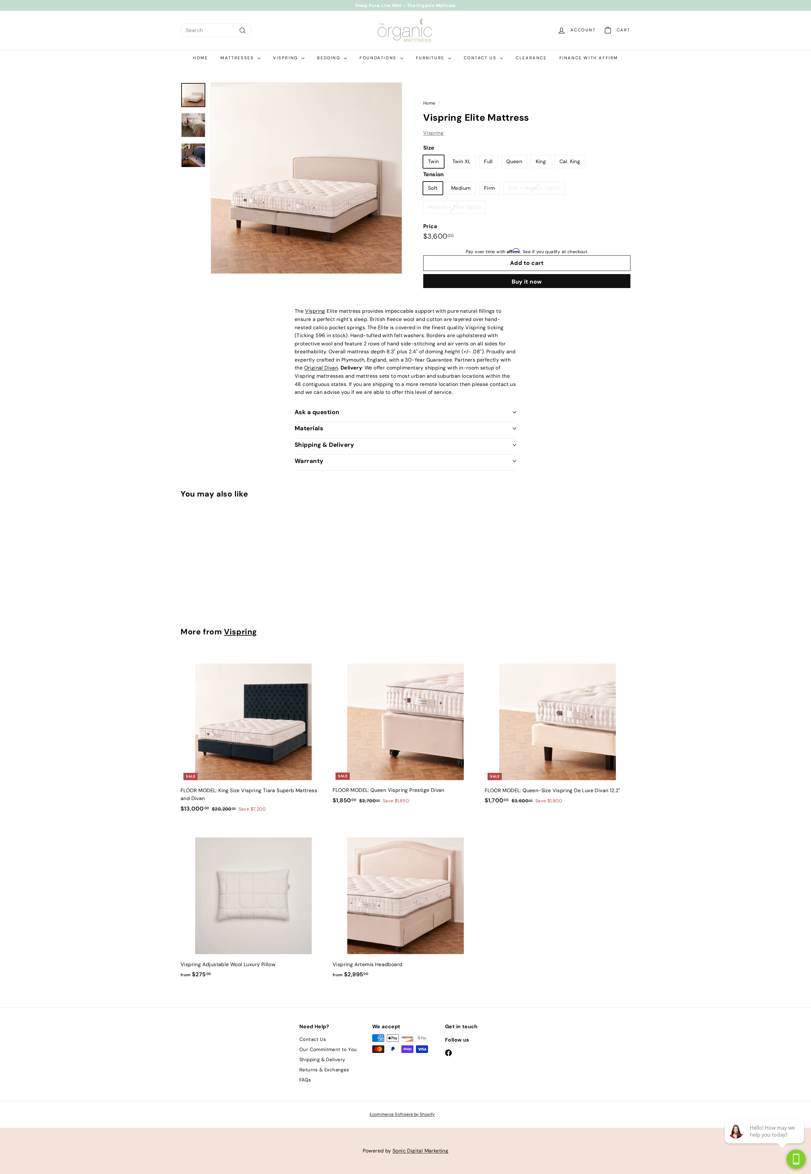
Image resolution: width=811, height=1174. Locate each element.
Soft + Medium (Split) (534, 188)
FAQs (305, 1080)
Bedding (329, 58)
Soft (433, 188)
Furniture (431, 58)
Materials (309, 428)
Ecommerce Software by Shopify (402, 1114)
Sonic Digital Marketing (420, 1150)
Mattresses (238, 58)
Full (488, 161)
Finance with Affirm (588, 58)
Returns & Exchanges (324, 1070)
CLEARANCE (531, 58)
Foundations (379, 58)
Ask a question (317, 412)
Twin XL (461, 161)
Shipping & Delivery (324, 445)
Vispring (286, 58)
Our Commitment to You (328, 1049)
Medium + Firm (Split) (454, 207)
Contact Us (481, 58)
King (541, 161)
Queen (514, 161)
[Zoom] (306, 178)
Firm (489, 188)
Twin (433, 161)
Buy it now (527, 281)
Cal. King (569, 161)
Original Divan (321, 367)
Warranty (309, 461)
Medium (460, 188)
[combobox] (216, 30)
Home (200, 58)
